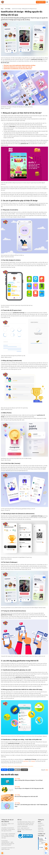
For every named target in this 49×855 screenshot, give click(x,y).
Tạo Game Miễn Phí (41, 2)
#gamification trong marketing (14, 766)
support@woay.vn (25, 828)
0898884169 (24, 826)
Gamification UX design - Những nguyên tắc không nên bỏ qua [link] (24, 8)
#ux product (30, 766)
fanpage (33, 761)
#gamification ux (24, 766)
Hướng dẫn (40, 828)
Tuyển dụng (41, 831)
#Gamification (4, 766)
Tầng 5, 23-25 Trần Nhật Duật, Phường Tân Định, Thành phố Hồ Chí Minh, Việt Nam (25, 823)
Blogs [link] (2, 8)
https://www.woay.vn (27, 829)
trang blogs (25, 761)
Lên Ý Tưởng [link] (7, 8)
